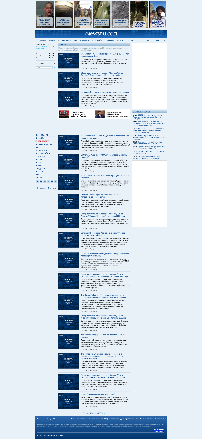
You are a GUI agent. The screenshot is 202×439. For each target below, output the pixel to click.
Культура (129, 40)
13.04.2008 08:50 (86, 349)
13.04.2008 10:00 (86, 330)
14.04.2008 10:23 (86, 290)
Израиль (52, 40)
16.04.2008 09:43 (86, 106)
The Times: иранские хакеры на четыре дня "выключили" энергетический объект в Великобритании (149, 123)
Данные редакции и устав (129, 419)
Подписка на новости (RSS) (98, 419)
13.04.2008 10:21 (86, 311)
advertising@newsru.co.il (155, 419)
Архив (39, 178)
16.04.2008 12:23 (86, 68)
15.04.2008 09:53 (86, 228)
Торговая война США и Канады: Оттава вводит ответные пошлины (148, 143)
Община (120, 40)
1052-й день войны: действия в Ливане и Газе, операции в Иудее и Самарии (147, 117)
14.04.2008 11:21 (86, 269)
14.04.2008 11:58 (86, 249)
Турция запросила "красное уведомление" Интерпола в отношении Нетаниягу (148, 137)
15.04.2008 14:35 (86, 190)
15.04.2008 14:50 (86, 150)
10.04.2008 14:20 (86, 406)
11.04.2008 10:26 (86, 370)
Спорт (138, 40)
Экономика (84, 40)
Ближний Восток (65, 40)
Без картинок (114, 419)
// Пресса (94, 68)
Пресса (156, 40)
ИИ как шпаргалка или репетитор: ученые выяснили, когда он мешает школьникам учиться (148, 130)
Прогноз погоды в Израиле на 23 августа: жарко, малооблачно (148, 148)
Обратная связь (81, 419)
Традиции (147, 40)
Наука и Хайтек (98, 40)
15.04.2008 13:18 (86, 209)
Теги (72, 419)
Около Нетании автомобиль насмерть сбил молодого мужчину (146, 157)
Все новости (41, 40)
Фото (164, 40)
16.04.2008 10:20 (86, 87)
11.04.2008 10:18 (86, 389)
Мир (75, 40)
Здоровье (110, 40)
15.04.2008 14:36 (86, 171)
